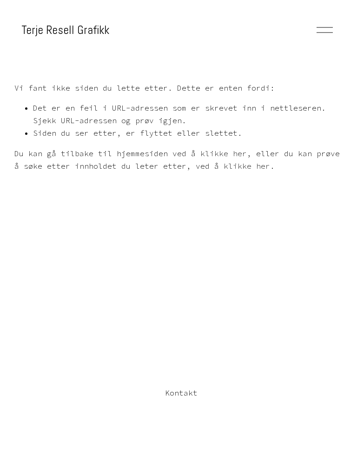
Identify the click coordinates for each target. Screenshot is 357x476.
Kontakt (181, 392)
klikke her (223, 153)
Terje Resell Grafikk (65, 29)
